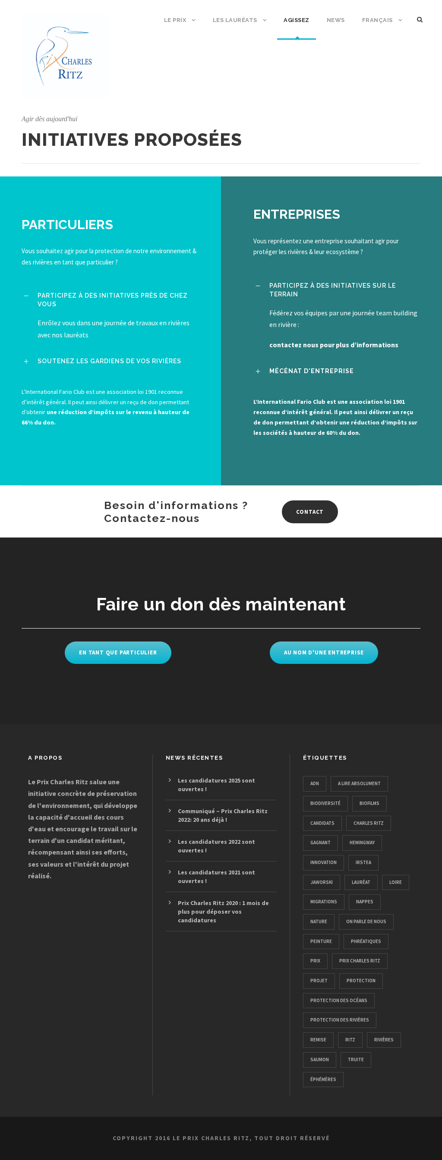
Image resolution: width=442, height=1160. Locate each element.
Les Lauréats (235, 20)
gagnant (320, 842)
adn (314, 783)
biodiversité (325, 803)
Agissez (296, 20)
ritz (350, 1040)
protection (361, 981)
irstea (363, 862)
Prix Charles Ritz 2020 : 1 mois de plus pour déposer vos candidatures (223, 911)
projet (319, 981)
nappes (364, 902)
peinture (321, 941)
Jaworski (321, 882)
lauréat (361, 882)
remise (318, 1040)
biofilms (369, 803)
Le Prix (175, 20)
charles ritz (369, 823)
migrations (323, 902)
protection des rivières (339, 1020)
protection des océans (338, 1000)
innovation (323, 862)
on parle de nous (366, 921)
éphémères (323, 1079)
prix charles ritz (359, 961)
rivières (384, 1040)
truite (356, 1059)
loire (395, 882)
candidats (322, 823)
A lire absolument (359, 783)
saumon (319, 1059)
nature (318, 921)
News (336, 20)
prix (315, 961)
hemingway (362, 842)
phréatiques (366, 941)
